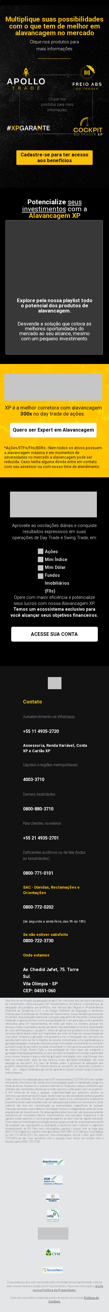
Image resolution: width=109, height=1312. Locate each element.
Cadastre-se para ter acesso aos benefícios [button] (54, 157)
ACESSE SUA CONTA (54, 634)
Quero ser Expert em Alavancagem (53, 430)
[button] (87, 77)
